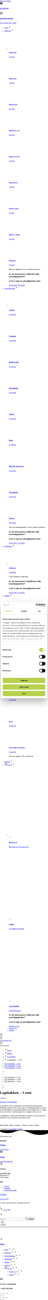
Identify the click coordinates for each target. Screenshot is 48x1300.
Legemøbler (12, 1129)
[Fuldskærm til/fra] (3, 1293)
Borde (11, 721)
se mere (11, 213)
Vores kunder (14, 1006)
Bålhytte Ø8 (13, 78)
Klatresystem (14, 362)
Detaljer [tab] (24, 611)
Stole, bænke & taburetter (17, 747)
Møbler (20, 1129)
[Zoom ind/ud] (1, 1293)
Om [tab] (39, 611)
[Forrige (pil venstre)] (1, 1295)
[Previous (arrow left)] (1, 1299)
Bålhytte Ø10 (13, 104)
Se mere (12, 57)
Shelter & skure (14, 208)
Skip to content (5, 1)
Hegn (11, 440)
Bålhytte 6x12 (13, 182)
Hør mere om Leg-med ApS (19, 847)
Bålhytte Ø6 (13, 52)
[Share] (3, 1297)
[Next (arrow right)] (3, 1299)
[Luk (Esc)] (7, 1293)
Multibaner (12, 568)
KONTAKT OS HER (17, 285)
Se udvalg (12, 314)
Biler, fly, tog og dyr (16, 466)
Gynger (12, 310)
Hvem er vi (13, 842)
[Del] (5, 1293)
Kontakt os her (14, 1026)
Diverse (12, 518)
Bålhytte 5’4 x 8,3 (14, 156)
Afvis (24, 694)
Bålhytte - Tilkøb (14, 234)
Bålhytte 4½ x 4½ (14, 130)
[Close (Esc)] (1, 1297)
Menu (2, 1244)
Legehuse (12, 336)
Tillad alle (24, 680)
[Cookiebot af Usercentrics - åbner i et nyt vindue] (35, 604)
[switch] (42, 657)
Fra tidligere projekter (16, 929)
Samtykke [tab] (9, 611)
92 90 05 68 (4, 8)
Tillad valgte (24, 687)
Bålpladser (12, 260)
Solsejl (11, 414)
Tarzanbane (13, 492)
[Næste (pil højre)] (3, 1295)
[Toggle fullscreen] (5, 1297)
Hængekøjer (13, 388)
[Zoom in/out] (7, 1297)
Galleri (11, 924)
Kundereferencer (15, 1011)
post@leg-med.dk (6, 18)
